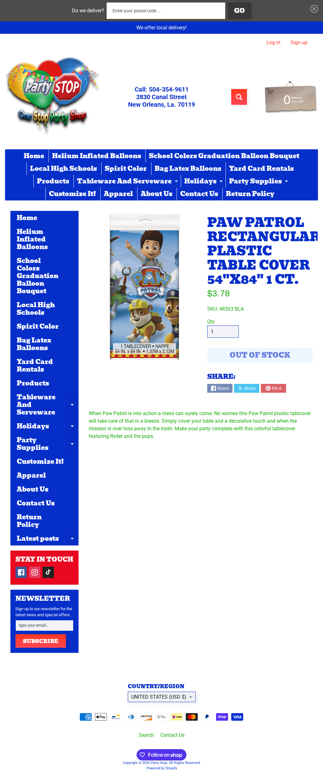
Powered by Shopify (161, 768)
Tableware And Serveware (128, 182)
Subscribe (40, 641)
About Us (156, 194)
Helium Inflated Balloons (96, 156)
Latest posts (48, 540)
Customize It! (72, 194)
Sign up (299, 42)
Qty (211, 322)
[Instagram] (34, 572)
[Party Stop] (52, 97)
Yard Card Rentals (261, 169)
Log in (273, 42)
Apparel (118, 194)
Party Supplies (259, 182)
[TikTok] (48, 572)
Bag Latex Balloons (188, 169)
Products (53, 181)
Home (34, 156)
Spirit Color (126, 169)
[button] (313, 9)
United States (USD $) (158, 697)
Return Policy (250, 194)
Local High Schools (63, 169)
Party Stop (159, 763)
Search (146, 735)
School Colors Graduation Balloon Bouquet (224, 156)
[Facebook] (21, 572)
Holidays (204, 182)
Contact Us (199, 194)
